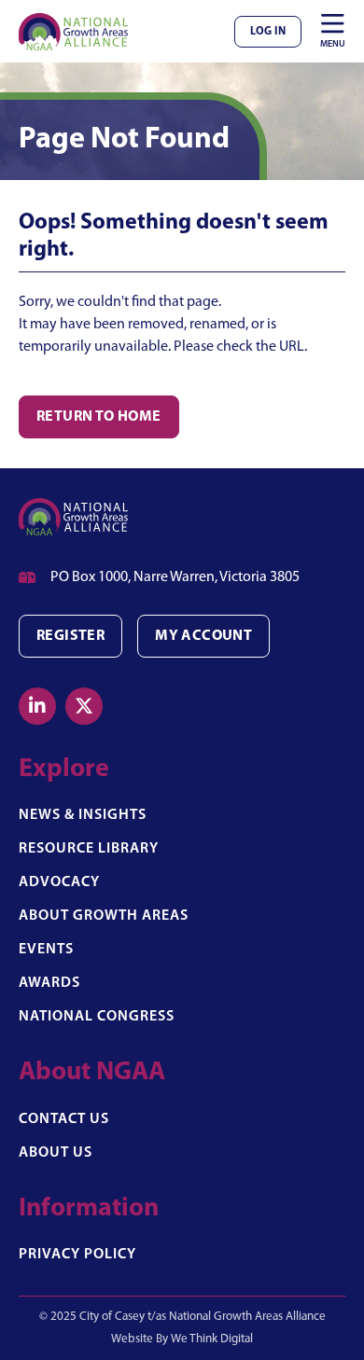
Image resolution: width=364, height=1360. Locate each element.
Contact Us (64, 1119)
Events (46, 949)
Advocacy (59, 882)
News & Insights (83, 815)
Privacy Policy (77, 1254)
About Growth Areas (104, 916)
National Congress (97, 1016)
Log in (268, 31)
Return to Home (98, 416)
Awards (49, 983)
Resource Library (89, 848)
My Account (203, 636)
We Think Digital (212, 1339)
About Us (55, 1152)
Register (70, 636)
